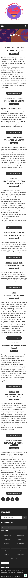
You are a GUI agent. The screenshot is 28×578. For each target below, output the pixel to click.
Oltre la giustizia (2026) (14, 50)
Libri (18, 48)
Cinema (19, 232)
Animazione (7, 48)
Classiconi (7, 543)
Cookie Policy (5, 563)
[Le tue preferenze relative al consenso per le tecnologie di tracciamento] (25, 575)
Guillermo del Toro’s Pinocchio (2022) (14, 395)
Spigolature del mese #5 (14, 140)
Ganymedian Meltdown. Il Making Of (14, 444)
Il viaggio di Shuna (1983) (14, 295)
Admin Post (9, 440)
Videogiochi (14, 558)
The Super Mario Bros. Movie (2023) (14, 346)
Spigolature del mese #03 (14, 235)
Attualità (13, 48)
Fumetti (20, 98)
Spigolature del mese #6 (14, 101)
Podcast (7, 551)
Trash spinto (20, 554)
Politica (21, 551)
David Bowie (20, 543)
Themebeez (16, 576)
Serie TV (22, 48)
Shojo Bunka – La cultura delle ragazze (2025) (14, 182)
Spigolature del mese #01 (14, 265)
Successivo (17, 499)
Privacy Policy (5, 567)
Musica (22, 547)
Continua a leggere (14, 93)
